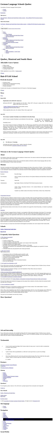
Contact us (3, 388)
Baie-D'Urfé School (10, 36)
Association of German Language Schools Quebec (14, 400)
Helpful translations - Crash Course (13, 51)
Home (4, 372)
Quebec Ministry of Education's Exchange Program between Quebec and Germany (30, 278)
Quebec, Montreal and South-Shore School (14, 35)
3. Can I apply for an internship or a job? (9, 263)
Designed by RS (36, 400)
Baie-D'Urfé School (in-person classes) (36, 24)
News (4, 32)
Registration (3, 12)
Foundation (5, 43)
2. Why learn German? (5, 250)
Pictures (7, 52)
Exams (4, 422)
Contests (5, 424)
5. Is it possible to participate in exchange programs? (11, 276)
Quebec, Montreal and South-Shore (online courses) (13, 17)
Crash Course (6, 425)
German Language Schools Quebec (14, 28)
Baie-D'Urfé (6, 107)
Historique (3, 210)
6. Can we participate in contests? (7, 284)
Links (7, 50)
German (4, 10)
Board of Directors (4, 171)
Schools (2, 19)
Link (4, 379)
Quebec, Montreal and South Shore (11, 106)
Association (8, 45)
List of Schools (9, 34)
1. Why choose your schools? (7, 237)
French (4, 9)
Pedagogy (5, 37)
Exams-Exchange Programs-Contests (10, 42)
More (4, 49)
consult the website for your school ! (19, 145)
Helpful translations (7, 377)
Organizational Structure (5, 195)
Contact (4, 44)
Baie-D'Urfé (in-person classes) (34, 17)
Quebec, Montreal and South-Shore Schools (15, 418)
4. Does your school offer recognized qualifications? (11, 272)
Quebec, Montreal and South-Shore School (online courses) (14, 24)
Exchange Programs (7, 423)
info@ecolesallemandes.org (6, 269)
